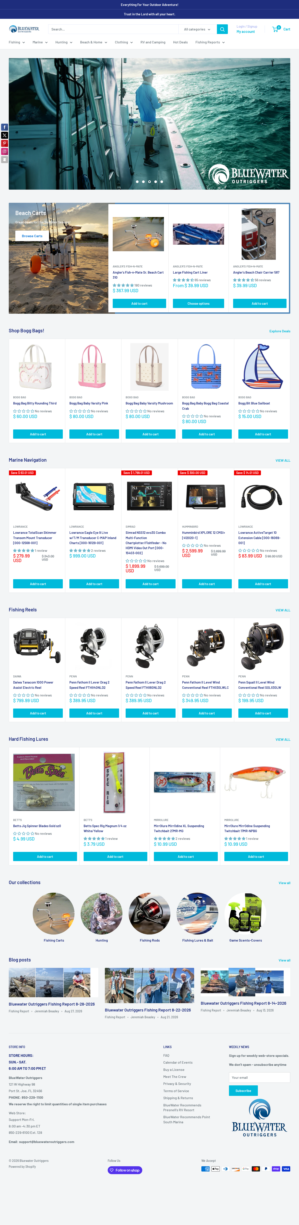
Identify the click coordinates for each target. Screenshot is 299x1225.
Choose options (198, 269)
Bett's (17, 785)
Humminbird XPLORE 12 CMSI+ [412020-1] (203, 500)
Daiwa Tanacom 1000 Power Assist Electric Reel (33, 650)
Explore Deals (280, 296)
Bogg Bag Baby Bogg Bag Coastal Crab (205, 371)
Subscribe (243, 1056)
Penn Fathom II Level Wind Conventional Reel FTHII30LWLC (205, 650)
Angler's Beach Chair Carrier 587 (256, 237)
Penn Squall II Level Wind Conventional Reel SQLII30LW (259, 650)
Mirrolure (161, 785)
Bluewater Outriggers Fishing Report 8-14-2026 (243, 968)
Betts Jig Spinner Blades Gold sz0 (37, 791)
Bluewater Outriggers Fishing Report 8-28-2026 (52, 969)
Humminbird (190, 491)
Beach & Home (91, 42)
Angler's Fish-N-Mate (128, 231)
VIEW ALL (283, 425)
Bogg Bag (19, 362)
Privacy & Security (177, 1049)
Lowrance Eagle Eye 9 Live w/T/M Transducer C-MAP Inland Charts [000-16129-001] (92, 503)
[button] (123, 250)
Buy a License (174, 1035)
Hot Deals (180, 42)
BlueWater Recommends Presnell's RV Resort (182, 1072)
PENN (73, 641)
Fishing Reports (207, 42)
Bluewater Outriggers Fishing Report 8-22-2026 (148, 975)
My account (246, 31)
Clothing (121, 42)
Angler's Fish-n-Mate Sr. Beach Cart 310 (138, 239)
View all (285, 848)
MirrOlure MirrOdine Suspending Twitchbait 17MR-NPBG (247, 793)
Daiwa (17, 641)
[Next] (289, 223)
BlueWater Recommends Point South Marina (186, 1084)
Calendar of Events (178, 1027)
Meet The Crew (174, 1042)
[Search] (222, 29)
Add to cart (139, 269)
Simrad (130, 491)
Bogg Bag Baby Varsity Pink (88, 368)
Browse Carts (32, 201)
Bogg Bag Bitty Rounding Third (34, 368)
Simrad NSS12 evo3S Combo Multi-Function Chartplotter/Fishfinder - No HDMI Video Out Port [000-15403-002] (146, 508)
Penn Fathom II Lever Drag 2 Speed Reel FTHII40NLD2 (89, 650)
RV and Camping (153, 42)
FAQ (166, 1020)
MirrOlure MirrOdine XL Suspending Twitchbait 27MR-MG (179, 793)
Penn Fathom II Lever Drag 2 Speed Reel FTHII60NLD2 (146, 650)
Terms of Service (176, 1056)
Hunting (61, 42)
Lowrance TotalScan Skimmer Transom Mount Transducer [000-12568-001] (34, 503)
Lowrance (20, 491)
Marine (38, 42)
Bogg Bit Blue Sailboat (254, 368)
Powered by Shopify (22, 1132)
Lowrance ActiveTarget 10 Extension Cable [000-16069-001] (259, 503)
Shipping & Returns (178, 1063)
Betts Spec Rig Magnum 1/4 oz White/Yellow (105, 793)
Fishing (14, 42)
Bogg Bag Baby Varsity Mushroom (149, 368)
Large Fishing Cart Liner (190, 237)
